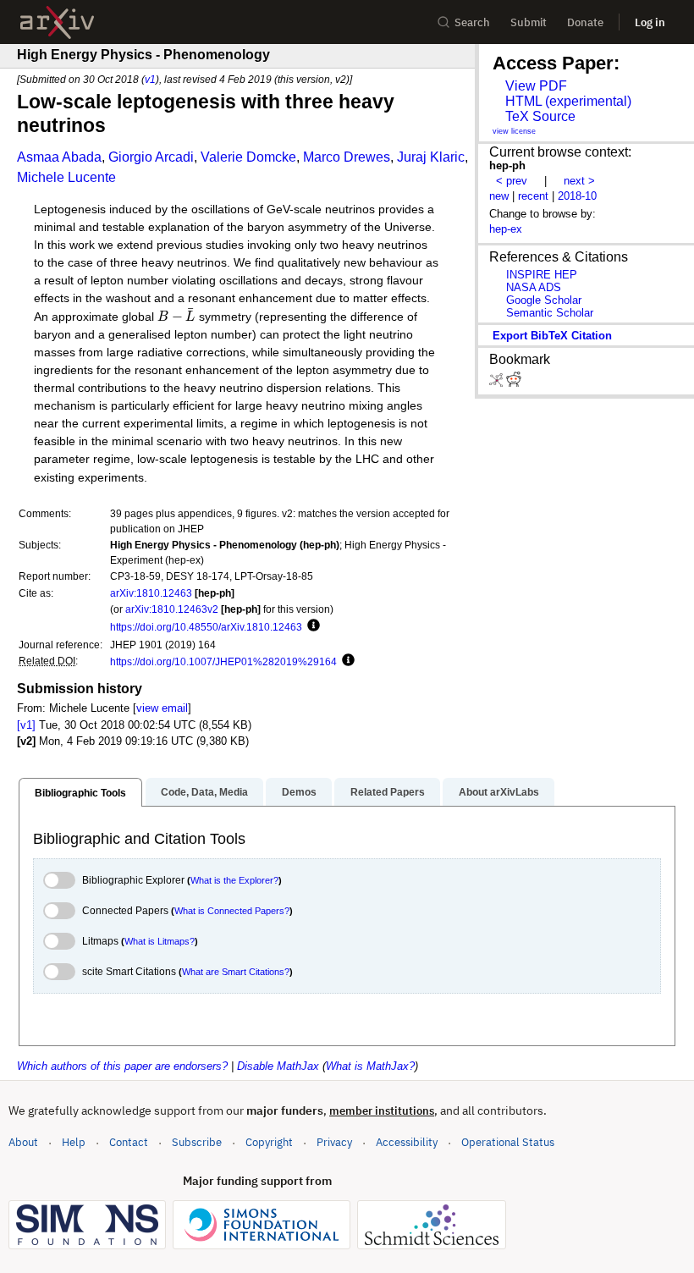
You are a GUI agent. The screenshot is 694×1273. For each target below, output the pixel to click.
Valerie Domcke (248, 157)
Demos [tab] (299, 792)
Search (472, 22)
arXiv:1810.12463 (151, 592)
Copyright (269, 1142)
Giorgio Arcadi (151, 157)
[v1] (26, 725)
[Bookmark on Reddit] (513, 383)
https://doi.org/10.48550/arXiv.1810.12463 (206, 626)
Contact (128, 1142)
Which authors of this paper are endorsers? (122, 1066)
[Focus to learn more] (311, 626)
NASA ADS (533, 287)
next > (579, 180)
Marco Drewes (346, 157)
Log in (650, 22)
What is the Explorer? (234, 880)
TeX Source (540, 116)
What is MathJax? (370, 1066)
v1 (150, 79)
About (23, 1142)
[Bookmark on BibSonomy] (497, 383)
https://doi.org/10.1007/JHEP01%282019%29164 (223, 661)
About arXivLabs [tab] (499, 792)
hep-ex (505, 229)
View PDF (536, 86)
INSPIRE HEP (541, 274)
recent (533, 196)
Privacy (334, 1142)
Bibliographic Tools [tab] (80, 793)
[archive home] (57, 22)
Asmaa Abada (59, 157)
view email (162, 708)
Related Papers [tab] (387, 792)
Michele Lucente (66, 177)
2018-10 (577, 196)
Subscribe (197, 1142)
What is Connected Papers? (231, 911)
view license (514, 131)
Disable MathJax (278, 1066)
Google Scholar (543, 300)
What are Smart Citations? (235, 972)
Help (73, 1142)
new (499, 196)
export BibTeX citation (552, 335)
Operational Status (507, 1141)
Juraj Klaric (431, 157)
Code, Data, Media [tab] (204, 792)
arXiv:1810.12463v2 (171, 608)
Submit (528, 22)
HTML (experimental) (568, 101)
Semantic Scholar (549, 312)
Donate (585, 22)
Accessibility (407, 1142)
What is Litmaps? (159, 941)
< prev (511, 180)
